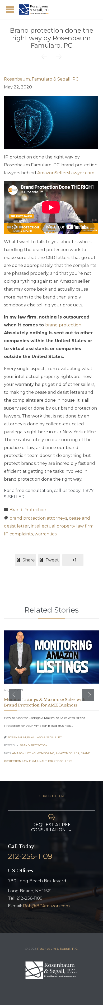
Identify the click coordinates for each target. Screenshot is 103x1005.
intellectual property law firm (62, 526)
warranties (46, 533)
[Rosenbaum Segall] (34, 9)
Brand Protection (28, 509)
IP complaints (18, 533)
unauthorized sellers (54, 761)
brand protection (63, 324)
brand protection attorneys (38, 518)
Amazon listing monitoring (33, 753)
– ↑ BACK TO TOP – (51, 796)
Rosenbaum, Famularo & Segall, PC (41, 79)
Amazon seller (67, 753)
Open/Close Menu (10, 9)
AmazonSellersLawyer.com (65, 172)
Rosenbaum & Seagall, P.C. (57, 949)
